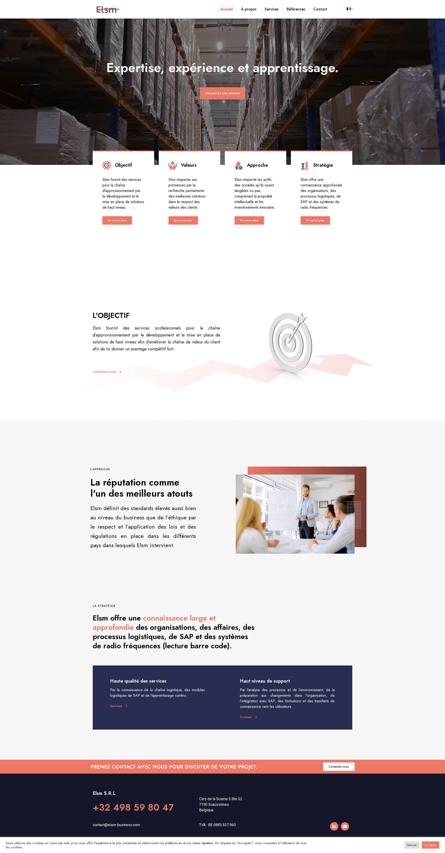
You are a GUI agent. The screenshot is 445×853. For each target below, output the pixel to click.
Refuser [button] (412, 845)
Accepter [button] (430, 845)
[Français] (348, 9)
